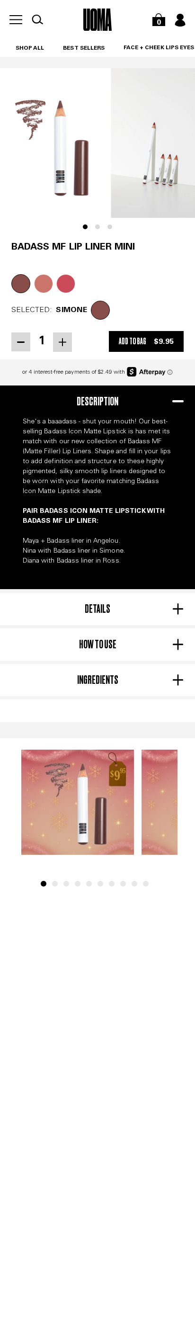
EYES (187, 48)
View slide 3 (109, 226)
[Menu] (15, 19)
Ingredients (97, 679)
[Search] (37, 19)
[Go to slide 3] (66, 884)
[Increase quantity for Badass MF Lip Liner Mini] (62, 342)
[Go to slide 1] (43, 884)
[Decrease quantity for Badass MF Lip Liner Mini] (20, 341)
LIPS (172, 48)
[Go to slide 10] (146, 884)
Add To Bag (146, 341)
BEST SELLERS (84, 48)
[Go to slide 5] (89, 884)
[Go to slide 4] (77, 884)
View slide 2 (97, 226)
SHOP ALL (30, 48)
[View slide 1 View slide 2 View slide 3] (97, 150)
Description (97, 401)
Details (97, 608)
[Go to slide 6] (100, 884)
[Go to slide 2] (55, 884)
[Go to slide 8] (123, 884)
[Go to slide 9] (134, 884)
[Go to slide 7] (112, 884)
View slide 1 (85, 226)
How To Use (97, 644)
